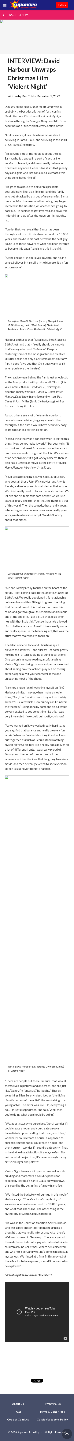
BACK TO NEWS (15, 15)
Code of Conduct (18, 1419)
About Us (18, 1403)
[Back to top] (67, 1434)
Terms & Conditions (52, 1411)
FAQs (18, 1411)
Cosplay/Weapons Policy (52, 1419)
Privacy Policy (52, 1403)
